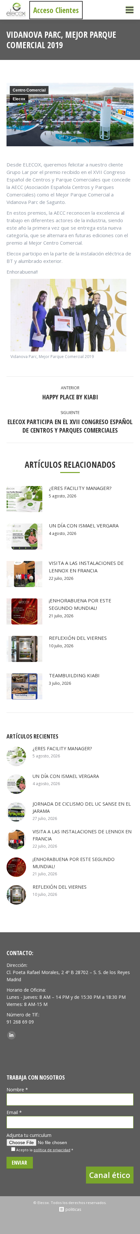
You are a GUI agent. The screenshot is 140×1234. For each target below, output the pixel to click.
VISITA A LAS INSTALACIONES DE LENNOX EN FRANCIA (86, 567)
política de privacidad (52, 1150)
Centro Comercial (29, 90)
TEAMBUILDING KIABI (74, 675)
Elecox (19, 99)
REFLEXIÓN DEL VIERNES (78, 638)
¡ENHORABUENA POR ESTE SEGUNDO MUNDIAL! (80, 604)
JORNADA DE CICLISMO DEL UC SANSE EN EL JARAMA (82, 807)
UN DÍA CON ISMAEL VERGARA (84, 525)
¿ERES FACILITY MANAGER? (80, 488)
